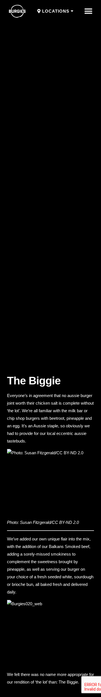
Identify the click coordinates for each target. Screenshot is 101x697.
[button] (55, 11)
